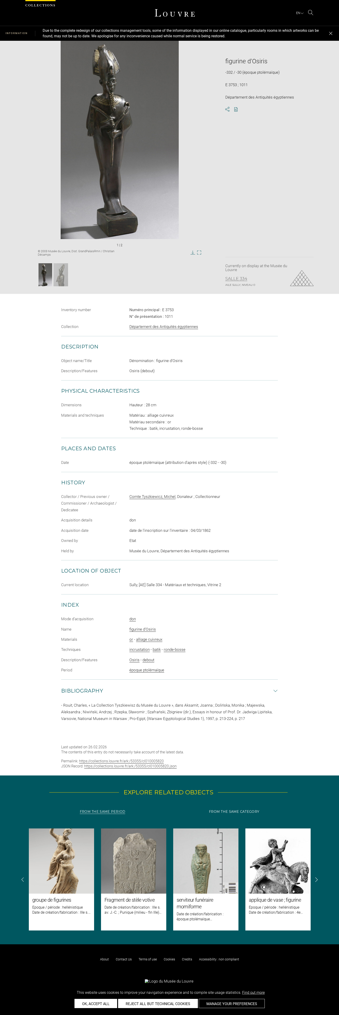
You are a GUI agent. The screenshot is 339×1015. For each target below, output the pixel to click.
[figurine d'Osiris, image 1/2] (45, 274)
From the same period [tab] (102, 812)
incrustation (139, 649)
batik (157, 649)
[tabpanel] (169, 879)
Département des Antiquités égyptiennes (163, 326)
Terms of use (148, 959)
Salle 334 (236, 278)
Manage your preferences (231, 1004)
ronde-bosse (174, 649)
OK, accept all (96, 1004)
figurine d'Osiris (142, 629)
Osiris (134, 660)
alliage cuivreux (149, 639)
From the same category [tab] (234, 812)
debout (148, 660)
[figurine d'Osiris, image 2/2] (61, 274)
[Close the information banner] (330, 33)
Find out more (253, 992)
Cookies (169, 959)
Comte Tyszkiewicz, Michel (152, 496)
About (104, 959)
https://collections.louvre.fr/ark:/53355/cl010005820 (121, 761)
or (131, 639)
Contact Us (124, 959)
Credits (187, 959)
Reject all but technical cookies (158, 1004)
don (132, 619)
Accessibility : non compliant (219, 959)
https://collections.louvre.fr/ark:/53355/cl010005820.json (130, 766)
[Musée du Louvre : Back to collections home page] (174, 13)
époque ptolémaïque (146, 670)
